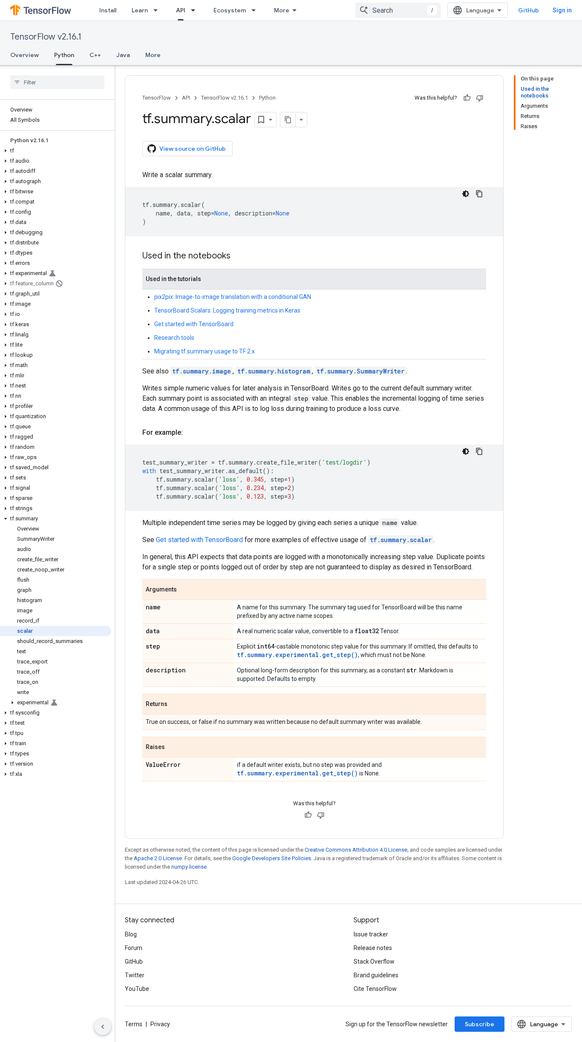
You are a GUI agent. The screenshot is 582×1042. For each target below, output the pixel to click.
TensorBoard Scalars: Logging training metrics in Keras (227, 310)
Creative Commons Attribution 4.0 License (356, 850)
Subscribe (479, 1024)
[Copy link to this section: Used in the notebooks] (239, 256)
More (281, 10)
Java (123, 55)
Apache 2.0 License (158, 858)
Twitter (134, 975)
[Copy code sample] (479, 194)
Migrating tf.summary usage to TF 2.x (204, 351)
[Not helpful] (479, 98)
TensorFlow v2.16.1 (45, 37)
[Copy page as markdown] (288, 119)
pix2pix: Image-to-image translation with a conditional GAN (232, 296)
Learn (140, 10)
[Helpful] (467, 98)
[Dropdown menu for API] (195, 10)
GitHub (528, 10)
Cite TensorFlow (375, 988)
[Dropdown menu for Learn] (158, 10)
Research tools (174, 337)
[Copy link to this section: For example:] (191, 433)
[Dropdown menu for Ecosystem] (256, 10)
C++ (95, 55)
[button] (55, 151)
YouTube (137, 988)
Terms (133, 1024)
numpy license (189, 867)
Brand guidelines (376, 975)
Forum (133, 947)
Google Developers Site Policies (271, 858)
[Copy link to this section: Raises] (173, 748)
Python (64, 55)
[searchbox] (57, 82)
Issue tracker (371, 934)
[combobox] (398, 10)
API (180, 10)
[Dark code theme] (466, 194)
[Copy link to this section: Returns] (175, 705)
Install (107, 10)
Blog (131, 934)
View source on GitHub (192, 148)
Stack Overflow (374, 961)
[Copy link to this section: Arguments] (185, 590)
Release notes (373, 947)
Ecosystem (229, 10)
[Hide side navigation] (102, 1026)
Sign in (562, 10)
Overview (24, 55)
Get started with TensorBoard (193, 324)
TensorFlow (156, 98)
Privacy (160, 1024)
